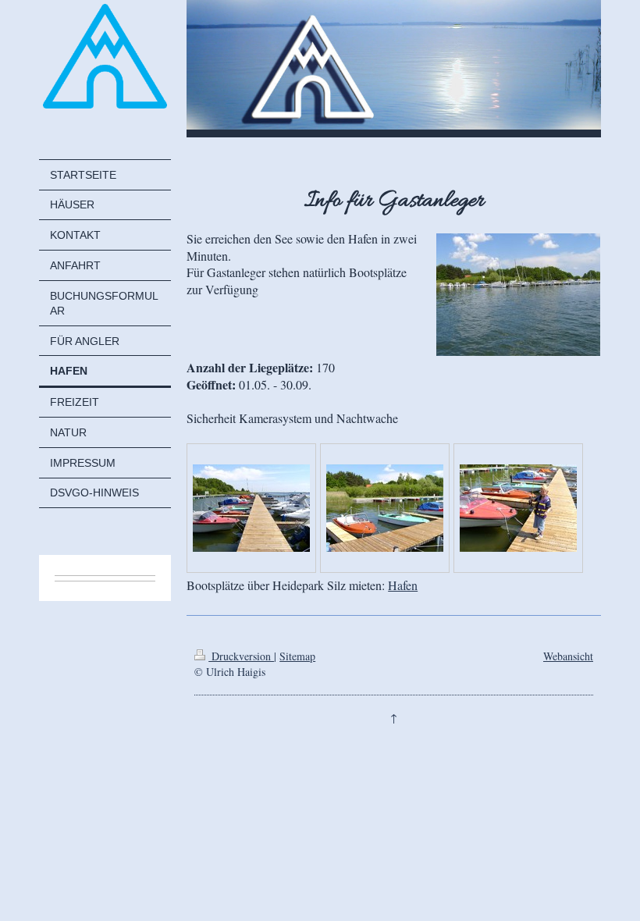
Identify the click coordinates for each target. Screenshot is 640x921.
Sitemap (297, 656)
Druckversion (241, 656)
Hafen (403, 585)
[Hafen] (251, 508)
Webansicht (568, 656)
